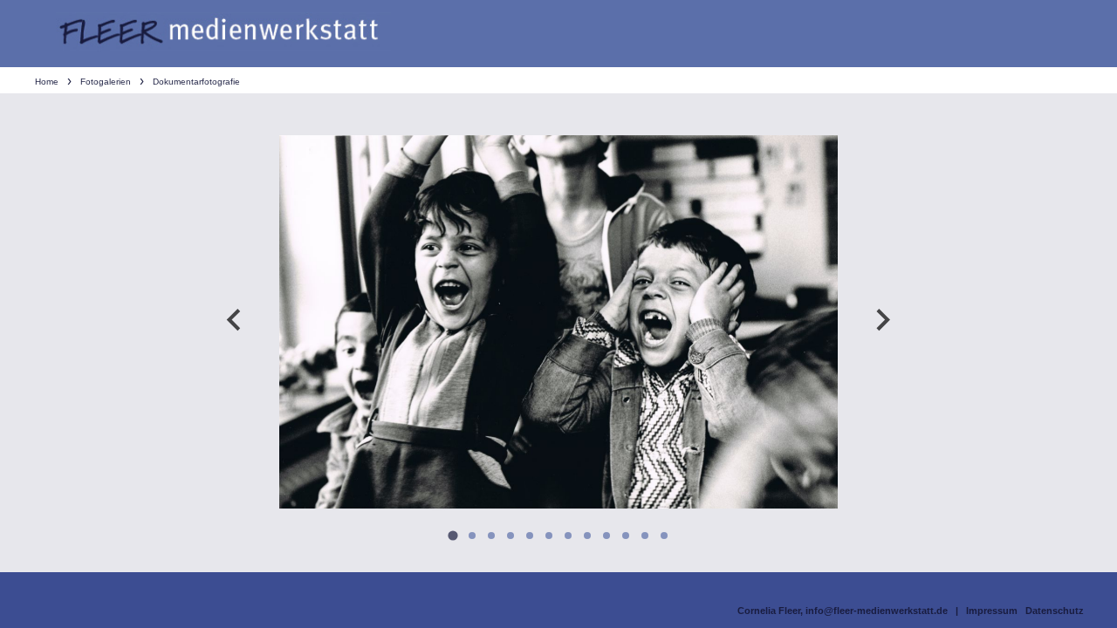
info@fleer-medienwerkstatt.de (876, 610)
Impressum (992, 610)
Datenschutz (1054, 610)
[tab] (452, 535)
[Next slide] (882, 319)
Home (46, 81)
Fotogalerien (105, 81)
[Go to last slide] (235, 319)
